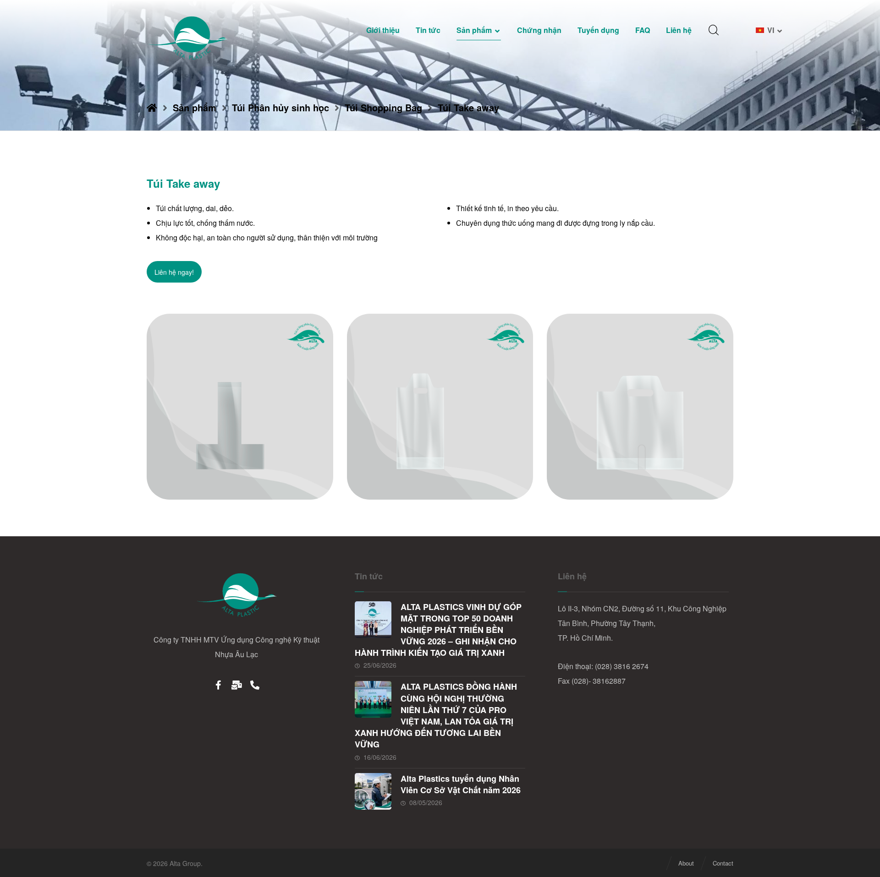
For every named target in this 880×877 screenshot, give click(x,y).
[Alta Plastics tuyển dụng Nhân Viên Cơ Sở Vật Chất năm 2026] (373, 791)
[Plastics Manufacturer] (188, 38)
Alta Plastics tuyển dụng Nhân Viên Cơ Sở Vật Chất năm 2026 (461, 784)
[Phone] (255, 684)
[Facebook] (218, 684)
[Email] (236, 684)
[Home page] (152, 107)
